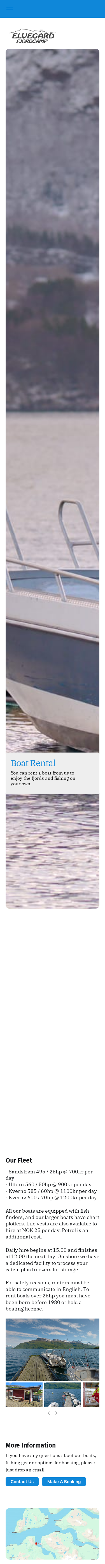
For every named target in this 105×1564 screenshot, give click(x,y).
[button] (8, 1423)
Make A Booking (64, 1481)
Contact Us (22, 1481)
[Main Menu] (10, 9)
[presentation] (49, 1413)
